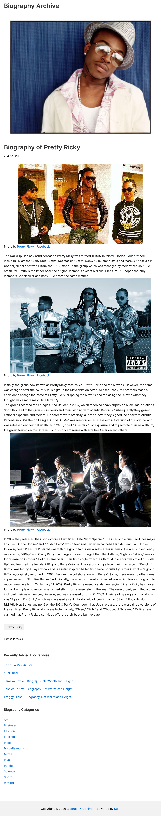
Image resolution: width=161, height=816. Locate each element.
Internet (9, 737)
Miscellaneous (14, 748)
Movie (8, 754)
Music (19, 638)
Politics (9, 766)
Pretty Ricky (13, 627)
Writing (9, 783)
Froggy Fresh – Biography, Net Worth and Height (37, 697)
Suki (117, 808)
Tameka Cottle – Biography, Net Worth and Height (38, 681)
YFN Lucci (11, 673)
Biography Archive (79, 808)
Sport (8, 777)
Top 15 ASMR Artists (18, 665)
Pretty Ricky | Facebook (33, 246)
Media (8, 743)
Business (10, 725)
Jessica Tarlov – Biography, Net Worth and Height (38, 689)
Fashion (9, 731)
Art (6, 719)
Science (9, 771)
